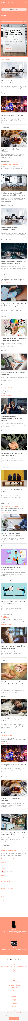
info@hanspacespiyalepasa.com (14, 981)
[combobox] (12, 20)
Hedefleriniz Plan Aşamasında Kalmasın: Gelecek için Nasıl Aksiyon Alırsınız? (13, 684)
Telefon (3, 868)
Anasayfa (3, 13)
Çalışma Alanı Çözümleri (12, 37)
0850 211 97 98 (14, 977)
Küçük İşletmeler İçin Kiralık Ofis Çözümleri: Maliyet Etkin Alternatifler (14, 32)
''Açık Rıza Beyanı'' (16, 895)
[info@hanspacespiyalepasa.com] (14, 980)
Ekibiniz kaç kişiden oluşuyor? (8, 881)
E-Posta (3, 875)
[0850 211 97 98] (14, 975)
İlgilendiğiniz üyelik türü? (7, 888)
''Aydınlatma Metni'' (7, 895)
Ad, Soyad (3, 862)
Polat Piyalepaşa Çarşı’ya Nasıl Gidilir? (13, 115)
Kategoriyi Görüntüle (6, 172)
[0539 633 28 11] (14, 970)
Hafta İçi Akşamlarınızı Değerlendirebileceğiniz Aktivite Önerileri (11, 418)
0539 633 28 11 (14, 971)
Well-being (5, 660)
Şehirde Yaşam (6, 127)
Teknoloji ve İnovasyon (7, 545)
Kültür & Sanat (6, 431)
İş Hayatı (4, 316)
